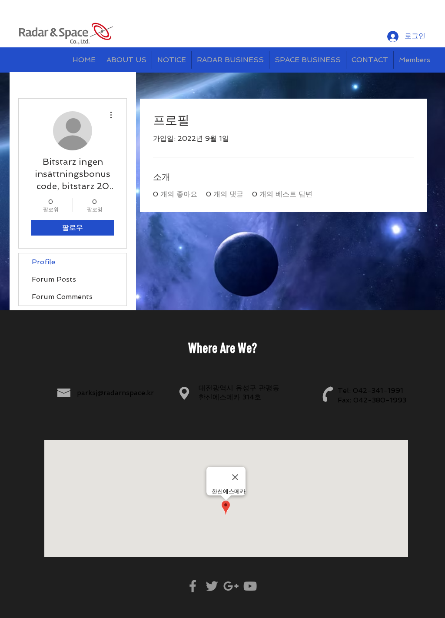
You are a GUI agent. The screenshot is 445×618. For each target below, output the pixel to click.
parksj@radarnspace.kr (115, 393)
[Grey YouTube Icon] (250, 586)
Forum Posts (54, 279)
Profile (43, 262)
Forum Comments (62, 296)
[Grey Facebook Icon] (193, 586)
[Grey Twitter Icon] (212, 586)
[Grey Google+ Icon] (231, 586)
